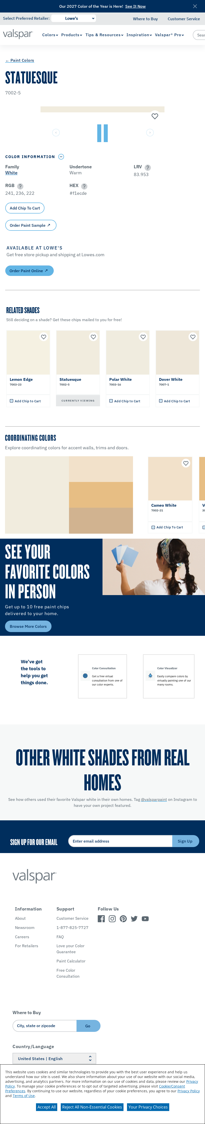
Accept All (47, 1107)
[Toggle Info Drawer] (61, 156)
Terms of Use (24, 1095)
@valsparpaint (154, 799)
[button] (147, 168)
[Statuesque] (154, 116)
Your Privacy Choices (148, 1107)
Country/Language (33, 1046)
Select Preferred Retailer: (26, 18)
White (11, 173)
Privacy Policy (189, 1091)
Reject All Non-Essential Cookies (92, 1107)
